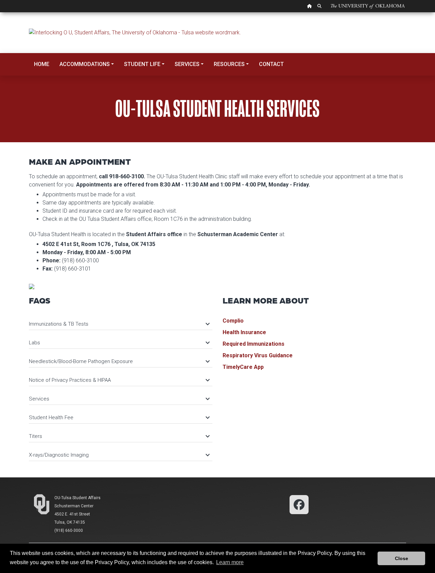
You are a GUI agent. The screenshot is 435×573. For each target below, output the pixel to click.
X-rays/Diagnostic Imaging (119, 455)
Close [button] (401, 558)
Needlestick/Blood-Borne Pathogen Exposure (119, 361)
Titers (119, 436)
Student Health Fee (119, 417)
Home (41, 64)
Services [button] (187, 64)
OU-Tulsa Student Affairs (77, 497)
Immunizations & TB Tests (119, 324)
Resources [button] (229, 64)
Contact (271, 64)
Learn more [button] (230, 562)
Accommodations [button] (84, 64)
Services (119, 399)
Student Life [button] (142, 64)
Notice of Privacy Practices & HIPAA (119, 380)
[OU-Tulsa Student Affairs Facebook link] (299, 504)
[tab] (120, 320)
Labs (119, 343)
